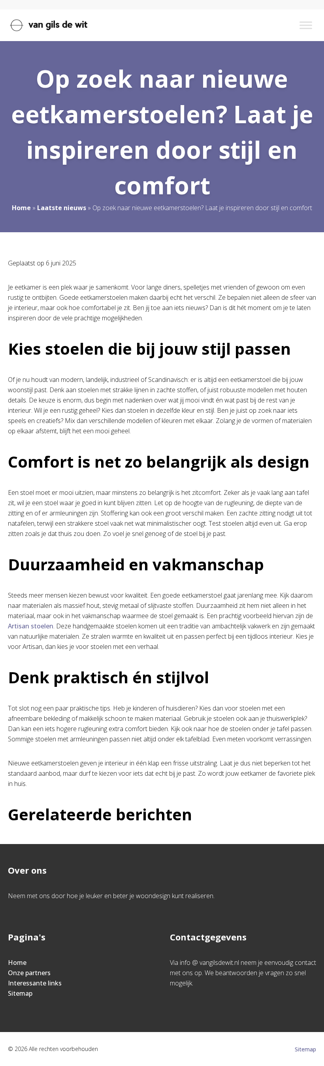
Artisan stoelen (30, 626)
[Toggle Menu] (306, 25)
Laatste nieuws (61, 207)
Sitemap (20, 993)
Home (21, 207)
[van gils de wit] (48, 25)
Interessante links (35, 983)
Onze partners (29, 972)
